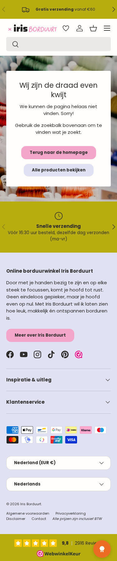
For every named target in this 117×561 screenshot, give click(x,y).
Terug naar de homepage (59, 152)
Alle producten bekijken (58, 170)
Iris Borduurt (30, 503)
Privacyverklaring (71, 513)
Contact (39, 518)
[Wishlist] (66, 28)
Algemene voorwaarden (27, 513)
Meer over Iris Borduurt (40, 335)
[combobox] (58, 44)
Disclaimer (15, 518)
